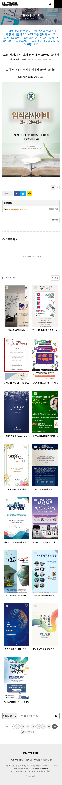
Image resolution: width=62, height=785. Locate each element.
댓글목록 (10, 239)
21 (17, 726)
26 (44, 726)
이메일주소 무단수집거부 (43, 760)
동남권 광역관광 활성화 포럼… (45, 649)
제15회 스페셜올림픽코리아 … (16, 542)
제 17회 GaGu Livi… (16, 330)
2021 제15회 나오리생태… (16, 595)
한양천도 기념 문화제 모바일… (45, 542)
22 (23, 726)
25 (38, 726)
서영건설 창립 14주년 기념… (16, 383)
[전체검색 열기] (50, 4)
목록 (56, 220)
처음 (7, 726)
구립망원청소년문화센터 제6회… (45, 383)
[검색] (56, 716)
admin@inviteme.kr (41, 768)
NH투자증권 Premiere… (16, 436)
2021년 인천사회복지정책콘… (45, 595)
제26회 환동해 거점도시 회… (16, 649)
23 (28, 726)
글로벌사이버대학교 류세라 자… (45, 436)
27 (49, 726)
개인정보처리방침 (16, 760)
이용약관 (28, 760)
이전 (12, 726)
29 (23, 732)
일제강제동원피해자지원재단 (16, 702)
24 (33, 726)
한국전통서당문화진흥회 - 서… (45, 330)
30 (28, 732)
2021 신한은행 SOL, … (45, 489)
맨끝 (39, 732)
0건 (24, 59)
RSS (55, 278)
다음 (33, 732)
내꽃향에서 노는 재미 (17, 489)
